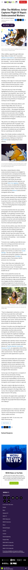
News (4, 510)
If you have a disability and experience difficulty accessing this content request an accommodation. (14, 552)
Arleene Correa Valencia (7, 57)
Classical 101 (5, 513)
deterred (14, 190)
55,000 (5, 139)
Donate (24, 2)
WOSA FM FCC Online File (8, 545)
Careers (4, 530)
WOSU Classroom (6, 519)
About (4, 524)
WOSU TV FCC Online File (8, 548)
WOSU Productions (7, 522)
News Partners (6, 422)
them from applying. (12, 183)
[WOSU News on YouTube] (14, 457)
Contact (4, 533)
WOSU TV (5, 516)
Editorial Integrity (6, 527)
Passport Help (6, 539)
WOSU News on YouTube (14, 473)
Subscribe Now (14, 483)
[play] (2, 568)
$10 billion (18, 256)
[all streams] (26, 568)
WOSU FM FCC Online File (8, 542)
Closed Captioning (6, 536)
